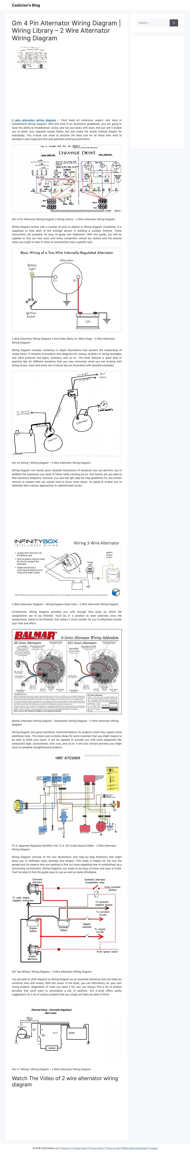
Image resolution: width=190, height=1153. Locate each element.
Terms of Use (113, 1148)
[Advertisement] (67, 95)
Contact (153, 1148)
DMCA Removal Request (135, 1148)
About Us (66, 1148)
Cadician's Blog (26, 5)
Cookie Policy (80, 1148)
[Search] (174, 22)
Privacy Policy (96, 1148)
